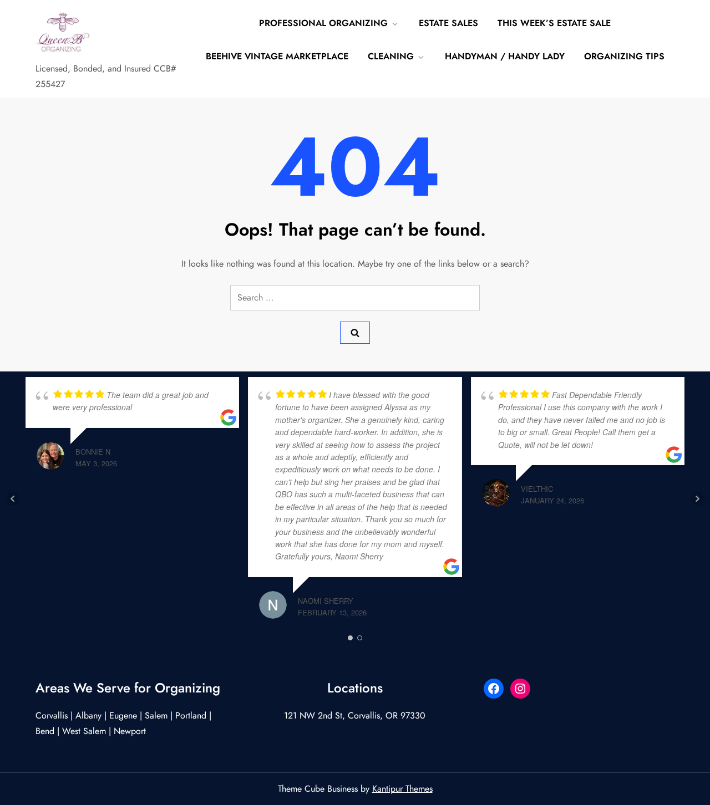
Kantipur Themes (402, 788)
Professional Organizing (323, 23)
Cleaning (391, 56)
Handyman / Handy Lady (505, 56)
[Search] (355, 333)
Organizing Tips (624, 56)
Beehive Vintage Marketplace (277, 56)
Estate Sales (448, 23)
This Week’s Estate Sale (554, 23)
